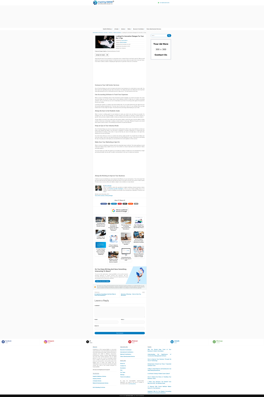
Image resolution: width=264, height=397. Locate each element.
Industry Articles (97, 378)
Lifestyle (116, 29)
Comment (97, 305)
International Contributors (126, 352)
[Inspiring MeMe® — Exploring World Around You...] (103, 2)
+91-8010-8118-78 (164, 2)
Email (136, 203)
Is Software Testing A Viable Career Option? (159, 373)
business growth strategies (116, 188)
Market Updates (123, 42)
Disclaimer (123, 368)
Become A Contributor (138, 29)
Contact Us (123, 365)
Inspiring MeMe (129, 395)
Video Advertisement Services (154, 29)
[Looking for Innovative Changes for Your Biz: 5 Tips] (105, 42)
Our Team (122, 372)
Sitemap (122, 374)
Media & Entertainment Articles (100, 383)
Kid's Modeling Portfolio (99, 387)
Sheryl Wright (108, 185)
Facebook (103, 203)
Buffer (125, 203)
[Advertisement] (132, 16)
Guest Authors (124, 40)
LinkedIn (114, 203)
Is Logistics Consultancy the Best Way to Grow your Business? (105, 294)
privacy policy (132, 383)
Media (129, 29)
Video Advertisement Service (127, 356)
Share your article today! (102, 281)
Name (96, 319)
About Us (122, 363)
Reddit (130, 203)
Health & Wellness (107, 29)
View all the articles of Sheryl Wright (104, 195)
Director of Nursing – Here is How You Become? (131, 294)
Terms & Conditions (125, 377)
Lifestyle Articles (97, 381)
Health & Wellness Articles (99, 376)
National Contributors (125, 354)
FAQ (121, 370)
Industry (123, 29)
